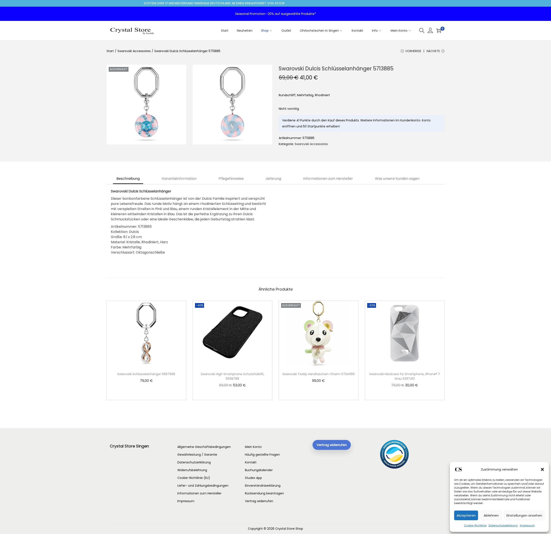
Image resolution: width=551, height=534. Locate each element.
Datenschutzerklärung (503, 525)
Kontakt (251, 462)
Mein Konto (253, 447)
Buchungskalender (259, 470)
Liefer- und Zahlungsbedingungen (202, 485)
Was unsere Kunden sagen (397, 178)
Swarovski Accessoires (134, 51)
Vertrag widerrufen (259, 501)
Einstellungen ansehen (524, 515)
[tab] (128, 178)
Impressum (527, 525)
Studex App (253, 478)
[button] (542, 469)
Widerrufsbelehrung (192, 470)
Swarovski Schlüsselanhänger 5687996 (146, 374)
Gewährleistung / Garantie (197, 454)
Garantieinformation (179, 178)
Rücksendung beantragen (264, 493)
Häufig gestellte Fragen (262, 454)
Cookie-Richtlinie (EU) (193, 478)
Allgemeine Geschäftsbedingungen (204, 447)
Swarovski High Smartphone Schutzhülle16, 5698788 (232, 376)
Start (110, 51)
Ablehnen (491, 515)
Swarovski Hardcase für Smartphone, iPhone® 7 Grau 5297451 (404, 376)
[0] (438, 30)
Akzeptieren (466, 515)
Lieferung (273, 178)
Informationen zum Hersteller (328, 178)
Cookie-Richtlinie (475, 525)
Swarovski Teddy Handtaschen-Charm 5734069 (318, 374)
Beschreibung (128, 178)
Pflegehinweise (231, 178)
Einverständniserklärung (262, 485)
